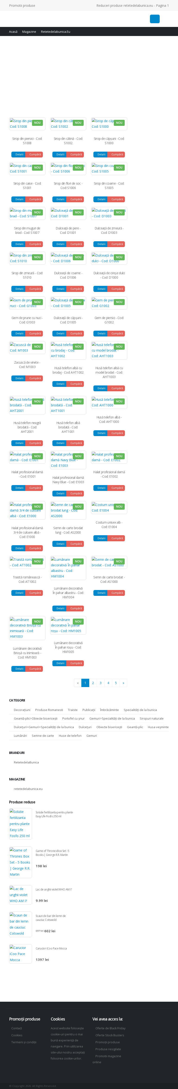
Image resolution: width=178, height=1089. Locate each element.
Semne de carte (43, 736)
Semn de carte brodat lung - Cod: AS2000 (68, 530)
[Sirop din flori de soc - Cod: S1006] (68, 168)
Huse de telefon (70, 736)
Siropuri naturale (152, 718)
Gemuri (91, 736)
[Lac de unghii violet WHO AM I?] (20, 895)
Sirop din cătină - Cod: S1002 (68, 140)
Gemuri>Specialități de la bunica (112, 718)
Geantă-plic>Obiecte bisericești (35, 718)
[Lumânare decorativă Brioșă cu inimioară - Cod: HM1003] (27, 628)
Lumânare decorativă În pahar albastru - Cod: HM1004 (68, 592)
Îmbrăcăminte (109, 710)
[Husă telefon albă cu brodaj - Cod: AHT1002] (68, 350)
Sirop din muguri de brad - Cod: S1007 (27, 230)
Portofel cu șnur (73, 718)
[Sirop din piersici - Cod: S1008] (27, 123)
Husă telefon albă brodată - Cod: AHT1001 (68, 427)
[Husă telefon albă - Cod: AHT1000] (109, 402)
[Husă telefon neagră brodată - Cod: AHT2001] (27, 405)
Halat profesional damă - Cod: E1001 (27, 474)
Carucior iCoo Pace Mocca (51, 948)
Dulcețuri (85, 727)
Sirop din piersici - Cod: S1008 (27, 140)
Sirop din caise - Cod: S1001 (27, 185)
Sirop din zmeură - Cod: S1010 (27, 275)
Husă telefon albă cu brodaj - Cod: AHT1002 (68, 370)
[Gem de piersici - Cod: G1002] (109, 303)
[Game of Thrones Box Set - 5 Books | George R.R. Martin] (20, 862)
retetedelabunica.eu (28, 789)
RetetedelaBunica (26, 762)
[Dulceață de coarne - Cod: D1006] (68, 258)
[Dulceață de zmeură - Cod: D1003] (109, 213)
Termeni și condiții (23, 1042)
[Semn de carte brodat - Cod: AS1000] (109, 562)
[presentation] (160, 799)
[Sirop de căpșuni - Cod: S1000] (109, 123)
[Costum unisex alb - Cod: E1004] (109, 507)
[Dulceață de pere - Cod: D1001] (68, 213)
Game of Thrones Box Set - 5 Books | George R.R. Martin (52, 853)
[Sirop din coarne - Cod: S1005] (109, 168)
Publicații (89, 710)
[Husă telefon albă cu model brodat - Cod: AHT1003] (109, 350)
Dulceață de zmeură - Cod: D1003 (109, 230)
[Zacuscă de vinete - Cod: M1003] (27, 347)
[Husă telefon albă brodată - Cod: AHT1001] (68, 405)
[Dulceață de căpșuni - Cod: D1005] (68, 303)
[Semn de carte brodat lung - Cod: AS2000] (68, 510)
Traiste (73, 710)
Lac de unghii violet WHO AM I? (54, 889)
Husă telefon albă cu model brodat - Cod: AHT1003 (109, 372)
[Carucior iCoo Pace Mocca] (20, 954)
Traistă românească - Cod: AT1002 (27, 579)
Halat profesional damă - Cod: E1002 (109, 474)
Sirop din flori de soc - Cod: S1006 (68, 185)
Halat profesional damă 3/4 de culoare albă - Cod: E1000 (27, 532)
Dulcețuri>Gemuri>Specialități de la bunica (44, 727)
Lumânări (20, 736)
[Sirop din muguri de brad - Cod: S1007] (27, 213)
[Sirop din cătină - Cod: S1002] (68, 123)
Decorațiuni (22, 710)
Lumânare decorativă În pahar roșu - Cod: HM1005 (68, 647)
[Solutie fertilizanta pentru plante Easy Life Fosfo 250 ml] (20, 824)
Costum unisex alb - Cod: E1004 (109, 524)
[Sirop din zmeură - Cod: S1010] (27, 258)
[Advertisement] (89, 75)
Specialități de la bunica (140, 710)
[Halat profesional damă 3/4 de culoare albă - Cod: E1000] (27, 510)
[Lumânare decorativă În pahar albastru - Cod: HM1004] (68, 568)
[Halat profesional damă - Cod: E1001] (27, 457)
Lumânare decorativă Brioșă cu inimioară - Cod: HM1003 (27, 652)
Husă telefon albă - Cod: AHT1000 (109, 419)
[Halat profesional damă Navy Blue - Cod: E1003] (68, 460)
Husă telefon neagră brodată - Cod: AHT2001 (27, 427)
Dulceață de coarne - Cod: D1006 (68, 275)
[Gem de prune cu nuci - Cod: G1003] (27, 303)
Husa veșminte (158, 727)
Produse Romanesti (49, 710)
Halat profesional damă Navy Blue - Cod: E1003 (68, 479)
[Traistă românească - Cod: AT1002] (27, 562)
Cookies (16, 1035)
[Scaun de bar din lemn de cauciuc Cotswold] (20, 924)
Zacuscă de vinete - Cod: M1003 (27, 364)
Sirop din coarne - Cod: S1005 (109, 185)
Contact (16, 1028)
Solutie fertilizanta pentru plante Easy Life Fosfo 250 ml (54, 814)
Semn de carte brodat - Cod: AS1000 (109, 579)
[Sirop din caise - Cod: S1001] (27, 168)
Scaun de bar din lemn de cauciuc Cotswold (51, 918)
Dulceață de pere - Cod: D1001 (68, 230)
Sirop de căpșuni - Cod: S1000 (109, 140)
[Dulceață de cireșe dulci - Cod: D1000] (109, 258)
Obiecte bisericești (109, 727)
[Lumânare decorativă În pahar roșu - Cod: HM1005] (68, 625)
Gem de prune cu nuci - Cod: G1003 (27, 320)
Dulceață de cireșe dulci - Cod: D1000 (109, 275)
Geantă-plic (135, 727)
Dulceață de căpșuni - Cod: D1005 (68, 320)
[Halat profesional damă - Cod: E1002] (109, 457)
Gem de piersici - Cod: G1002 (109, 320)
